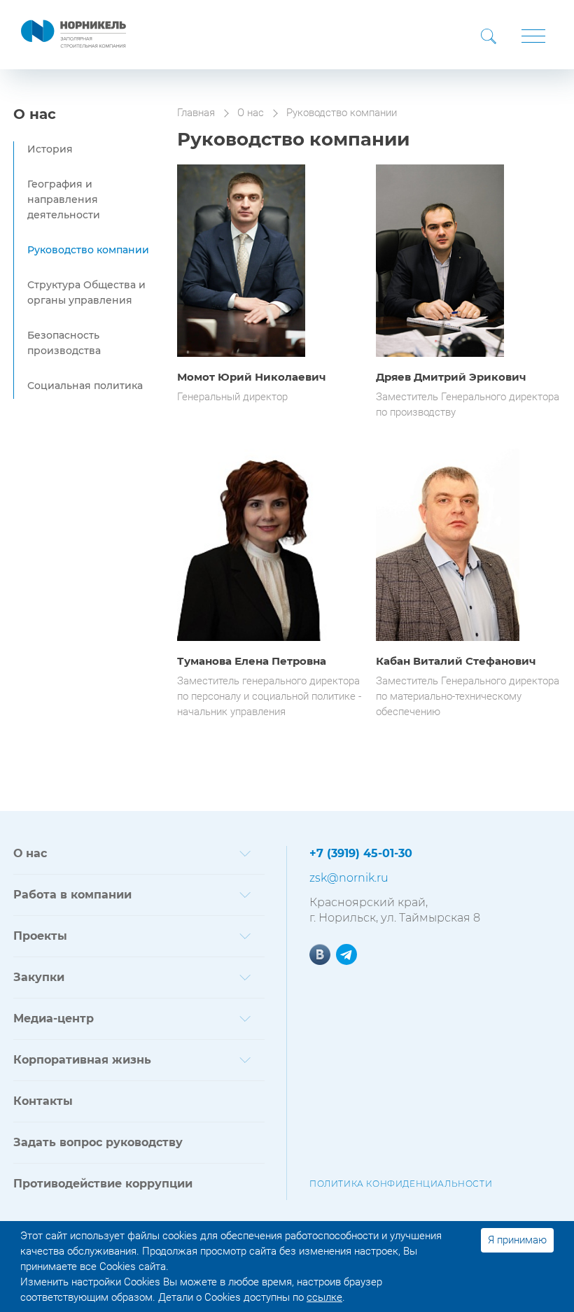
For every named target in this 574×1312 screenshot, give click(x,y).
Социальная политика (85, 385)
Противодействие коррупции (102, 1183)
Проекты (40, 936)
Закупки (38, 977)
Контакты (43, 1101)
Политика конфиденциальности (400, 1183)
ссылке (324, 1297)
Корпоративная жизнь (82, 1059)
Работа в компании (72, 894)
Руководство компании (88, 250)
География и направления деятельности (63, 199)
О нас (34, 114)
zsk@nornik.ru (348, 877)
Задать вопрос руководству (98, 1142)
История (50, 149)
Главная (196, 112)
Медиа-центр (53, 1018)
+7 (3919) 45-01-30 (360, 853)
